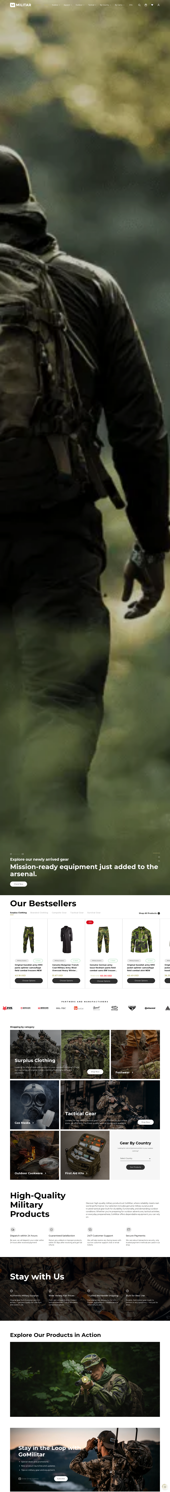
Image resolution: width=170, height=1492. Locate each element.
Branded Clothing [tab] (39, 913)
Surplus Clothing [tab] (18, 913)
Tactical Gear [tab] (77, 913)
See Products (135, 1167)
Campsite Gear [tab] (59, 913)
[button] (85, 1379)
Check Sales (19, 884)
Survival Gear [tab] (94, 913)
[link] (22, 960)
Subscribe (61, 1479)
